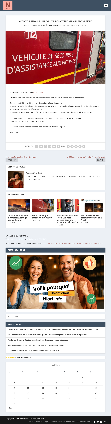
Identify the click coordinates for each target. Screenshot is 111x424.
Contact (31, 422)
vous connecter (19, 239)
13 (56, 388)
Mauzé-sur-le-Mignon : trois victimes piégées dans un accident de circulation (68, 218)
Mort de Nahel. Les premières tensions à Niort (91, 217)
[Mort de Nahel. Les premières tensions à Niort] (92, 205)
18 (28, 393)
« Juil (9, 408)
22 (82, 393)
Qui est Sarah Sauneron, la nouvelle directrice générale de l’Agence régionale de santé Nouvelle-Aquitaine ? (47, 335)
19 (43, 393)
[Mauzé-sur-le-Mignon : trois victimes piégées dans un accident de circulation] (68, 205)
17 (14, 393)
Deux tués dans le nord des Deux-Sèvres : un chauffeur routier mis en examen (36, 345)
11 (28, 388)
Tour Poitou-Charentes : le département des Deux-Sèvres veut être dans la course (38, 340)
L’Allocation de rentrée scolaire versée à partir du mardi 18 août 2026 (33, 351)
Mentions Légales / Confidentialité (50, 422)
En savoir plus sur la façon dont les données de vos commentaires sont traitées (73, 243)
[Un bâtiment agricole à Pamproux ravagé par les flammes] (19, 205)
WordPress (40, 419)
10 (14, 388)
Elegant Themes (19, 419)
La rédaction (38, 92)
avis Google (27, 357)
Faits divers (71, 25)
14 (69, 388)
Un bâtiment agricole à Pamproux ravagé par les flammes (18, 217)
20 (56, 393)
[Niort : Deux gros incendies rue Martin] (43, 205)
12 (43, 388)
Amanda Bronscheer (38, 25)
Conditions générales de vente (78, 422)
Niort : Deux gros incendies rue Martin (42, 216)
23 (96, 393)
